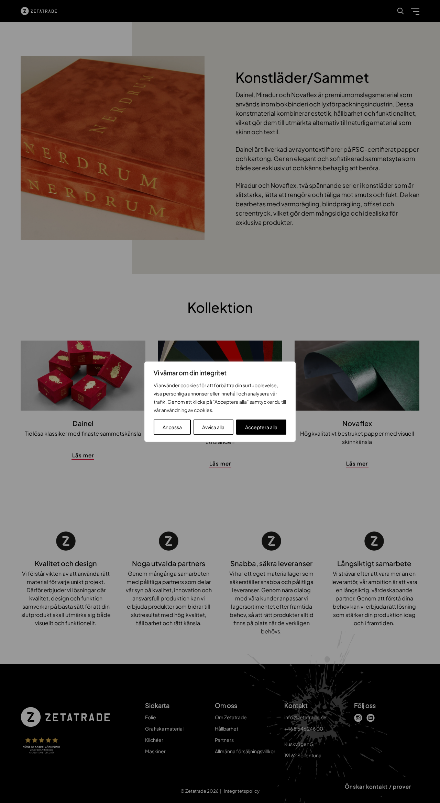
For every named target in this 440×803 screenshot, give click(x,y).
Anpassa (172, 427)
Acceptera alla (261, 427)
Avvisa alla (213, 427)
